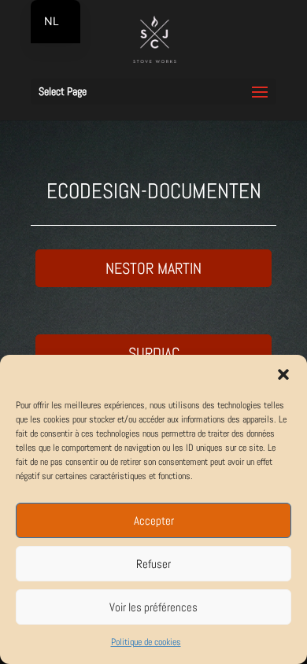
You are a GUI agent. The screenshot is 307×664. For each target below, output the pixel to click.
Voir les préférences (153, 606)
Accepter (154, 520)
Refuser (153, 563)
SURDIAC (153, 353)
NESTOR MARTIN (153, 268)
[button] (283, 374)
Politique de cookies (146, 642)
